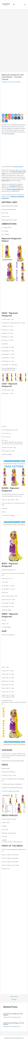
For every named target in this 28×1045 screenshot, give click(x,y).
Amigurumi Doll (6, 82)
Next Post (14, 999)
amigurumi (12, 186)
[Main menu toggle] (25, 4)
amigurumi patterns (18, 166)
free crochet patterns (9, 133)
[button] (14, 5)
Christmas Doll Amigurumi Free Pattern (13, 1023)
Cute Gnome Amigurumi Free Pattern (13, 1014)
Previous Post (13, 996)
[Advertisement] (14, 24)
